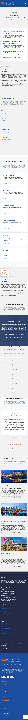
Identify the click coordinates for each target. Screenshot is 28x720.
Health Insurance (5, 137)
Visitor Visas (4, 623)
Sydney (3, 115)
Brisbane (4, 120)
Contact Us (4, 615)
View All (3, 124)
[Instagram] (8, 677)
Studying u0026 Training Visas (7, 630)
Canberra (4, 113)
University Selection (5, 132)
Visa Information (5, 608)
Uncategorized (7, 519)
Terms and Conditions (6, 616)
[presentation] (13, 437)
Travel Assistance (5, 141)
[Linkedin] (11, 677)
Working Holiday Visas (6, 628)
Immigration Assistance (6, 611)
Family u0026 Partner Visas (7, 633)
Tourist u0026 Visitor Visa (7, 139)
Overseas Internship (6, 135)
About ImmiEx (4, 606)
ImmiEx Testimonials (6, 613)
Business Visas (5, 626)
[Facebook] (2, 677)
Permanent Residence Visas (7, 625)
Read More (5, 183)
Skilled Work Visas (5, 631)
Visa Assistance (5, 134)
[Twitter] (5, 677)
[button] (25, 3)
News (2, 486)
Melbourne (4, 118)
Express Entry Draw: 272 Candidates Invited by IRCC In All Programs (13, 556)
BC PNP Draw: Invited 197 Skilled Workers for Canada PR (11, 488)
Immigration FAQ (5, 610)
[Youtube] (13, 677)
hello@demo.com (8, 595)
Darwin (3, 122)
